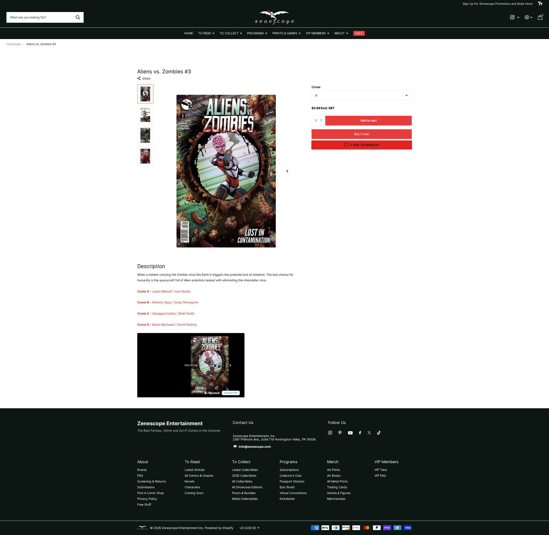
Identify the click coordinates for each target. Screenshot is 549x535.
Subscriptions (289, 470)
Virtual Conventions (293, 493)
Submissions (146, 487)
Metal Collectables (245, 498)
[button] (322, 117)
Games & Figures (339, 493)
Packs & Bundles (243, 493)
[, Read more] (514, 17)
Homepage (13, 44)
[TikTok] (379, 433)
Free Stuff (144, 504)
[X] (369, 432)
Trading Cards (337, 487)
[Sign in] (528, 17)
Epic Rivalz (287, 487)
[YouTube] (350, 432)
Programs (288, 462)
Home (188, 33)
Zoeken (78, 17)
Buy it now (361, 134)
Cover (316, 87)
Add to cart (368, 120)
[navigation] (145, 93)
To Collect (241, 462)
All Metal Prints (337, 481)
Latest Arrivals (195, 470)
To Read (192, 462)
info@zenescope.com (255, 446)
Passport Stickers (292, 481)
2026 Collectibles (244, 475)
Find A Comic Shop (150, 493)
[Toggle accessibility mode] (540, 3)
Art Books (334, 475)
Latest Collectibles (245, 470)
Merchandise (336, 498)
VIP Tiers (380, 470)
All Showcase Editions (247, 487)
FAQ (140, 475)
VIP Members (386, 462)
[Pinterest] (340, 433)
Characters (192, 487)
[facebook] (360, 432)
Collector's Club (291, 475)
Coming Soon (194, 493)
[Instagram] (330, 433)
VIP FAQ (380, 475)
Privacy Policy (147, 498)
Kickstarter (287, 498)
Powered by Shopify (219, 528)
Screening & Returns (151, 481)
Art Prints (333, 470)
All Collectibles (242, 481)
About (142, 462)
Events (142, 470)
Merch (333, 462)
